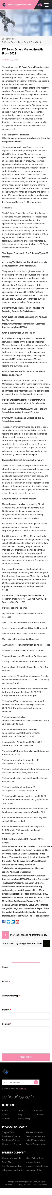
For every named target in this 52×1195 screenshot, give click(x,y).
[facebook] (4, 1097)
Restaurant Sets (33, 1170)
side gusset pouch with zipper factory (12, 1170)
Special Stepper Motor (36, 1144)
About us (22, 1110)
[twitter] (16, 1097)
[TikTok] (33, 1097)
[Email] (36, 1082)
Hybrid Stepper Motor (35, 1140)
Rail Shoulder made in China (12, 1166)
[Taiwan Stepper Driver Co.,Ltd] (16, 1071)
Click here (22, 1089)
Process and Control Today (33, 935)
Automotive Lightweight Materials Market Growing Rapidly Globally (20, 943)
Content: (6, 1024)
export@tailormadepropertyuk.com (33, 1185)
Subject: (6, 1010)
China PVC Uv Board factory (35, 1158)
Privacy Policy (24, 1118)
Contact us (38, 1114)
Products (38, 1110)
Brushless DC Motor (11, 1136)
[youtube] (21, 1097)
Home (7, 39)
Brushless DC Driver (11, 1140)
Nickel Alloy (7, 1162)
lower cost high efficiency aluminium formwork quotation (37, 1166)
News (4, 1114)
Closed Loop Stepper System (11, 1144)
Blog (20, 1114)
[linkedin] (10, 1097)
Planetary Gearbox (34, 1132)
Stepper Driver (8, 1132)
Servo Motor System (35, 1136)
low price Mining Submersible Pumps (35, 1162)
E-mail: (6, 981)
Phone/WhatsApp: (11, 996)
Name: (6, 967)
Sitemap (6, 1118)
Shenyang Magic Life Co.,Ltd (11, 1158)
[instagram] (27, 1097)
